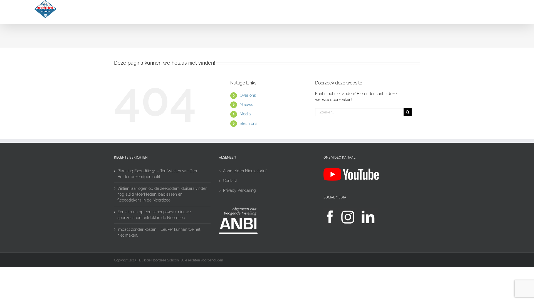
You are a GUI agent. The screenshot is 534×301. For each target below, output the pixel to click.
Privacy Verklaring (239, 190)
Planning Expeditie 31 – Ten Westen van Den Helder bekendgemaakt (157, 174)
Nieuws (246, 104)
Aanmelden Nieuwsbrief (244, 171)
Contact (230, 180)
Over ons (248, 95)
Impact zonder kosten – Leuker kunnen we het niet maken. (158, 232)
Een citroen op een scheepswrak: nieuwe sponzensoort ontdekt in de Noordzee (154, 215)
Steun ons (248, 123)
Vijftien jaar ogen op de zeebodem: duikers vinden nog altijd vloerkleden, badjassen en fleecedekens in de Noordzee (162, 194)
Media (245, 114)
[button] (485, 11)
